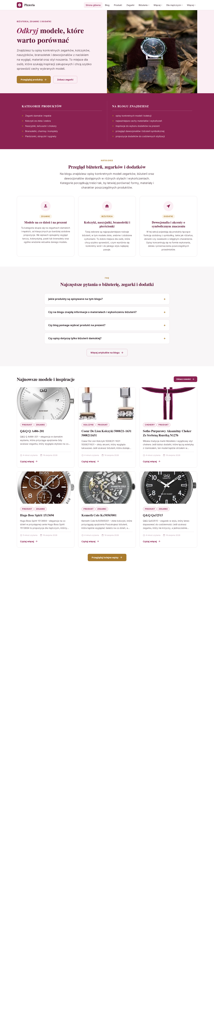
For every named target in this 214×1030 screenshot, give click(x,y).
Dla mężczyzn (173, 5)
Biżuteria (143, 5)
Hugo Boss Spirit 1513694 (37, 515)
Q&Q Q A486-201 (32, 431)
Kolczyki (89, 424)
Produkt (118, 5)
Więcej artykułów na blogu (105, 352)
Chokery (149, 424)
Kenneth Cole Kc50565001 (98, 515)
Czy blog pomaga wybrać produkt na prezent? (76, 325)
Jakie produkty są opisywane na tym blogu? (75, 299)
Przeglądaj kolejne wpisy (105, 557)
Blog (107, 5)
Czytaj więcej (27, 461)
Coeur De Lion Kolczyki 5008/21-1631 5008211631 (106, 433)
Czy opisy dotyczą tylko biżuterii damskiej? (75, 338)
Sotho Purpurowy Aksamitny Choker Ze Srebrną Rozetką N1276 (167, 433)
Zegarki (130, 5)
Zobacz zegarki (65, 79)
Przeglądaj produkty (32, 79)
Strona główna (93, 5)
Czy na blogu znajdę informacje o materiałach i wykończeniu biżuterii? (92, 312)
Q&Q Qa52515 (153, 515)
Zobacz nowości (183, 379)
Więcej (157, 5)
